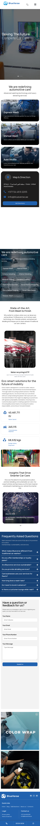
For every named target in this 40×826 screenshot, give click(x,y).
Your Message (8, 644)
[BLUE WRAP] (20, 731)
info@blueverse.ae (18, 197)
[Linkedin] (37, 795)
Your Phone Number (10, 635)
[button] (35, 4)
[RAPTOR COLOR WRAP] (20, 770)
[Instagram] (34, 795)
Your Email (6, 625)
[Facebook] (31, 795)
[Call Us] (6, 823)
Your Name (6, 616)
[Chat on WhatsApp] (33, 823)
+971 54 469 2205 (17, 191)
